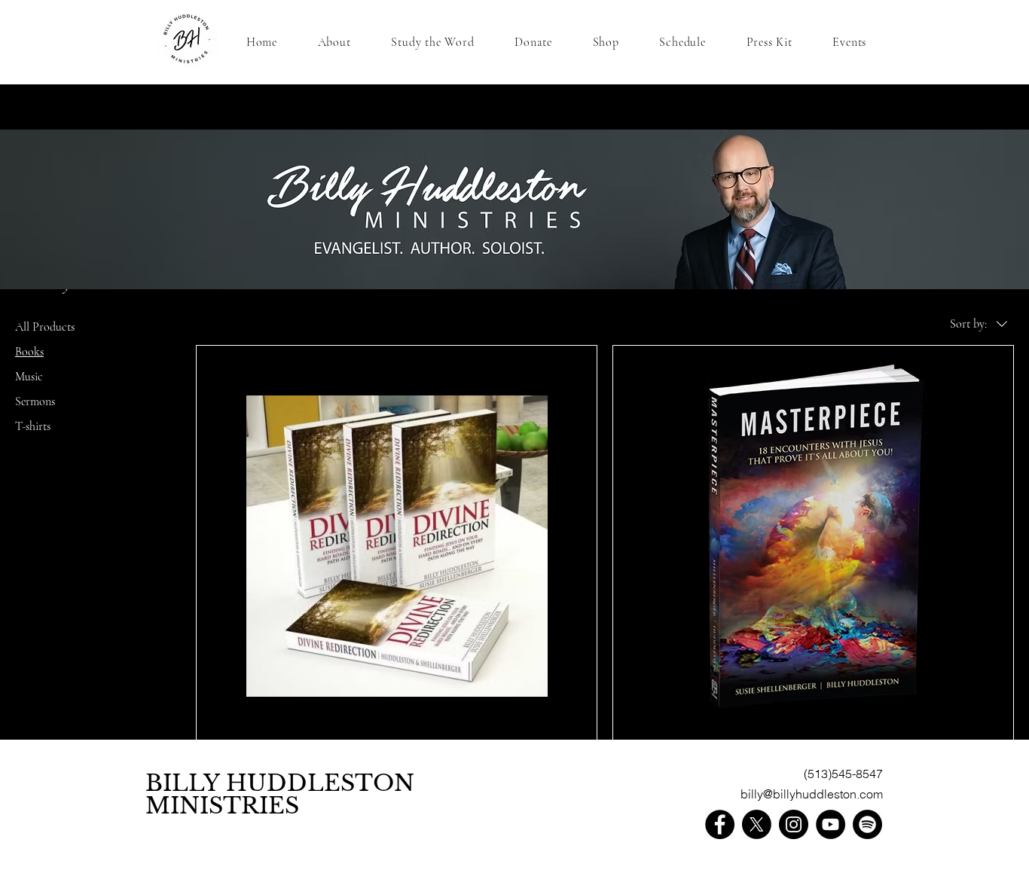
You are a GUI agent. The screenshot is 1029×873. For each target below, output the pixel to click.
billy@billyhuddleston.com (811, 793)
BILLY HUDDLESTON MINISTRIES (279, 794)
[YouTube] (830, 824)
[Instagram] (793, 824)
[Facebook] (719, 824)
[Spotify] (867, 824)
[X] (756, 824)
